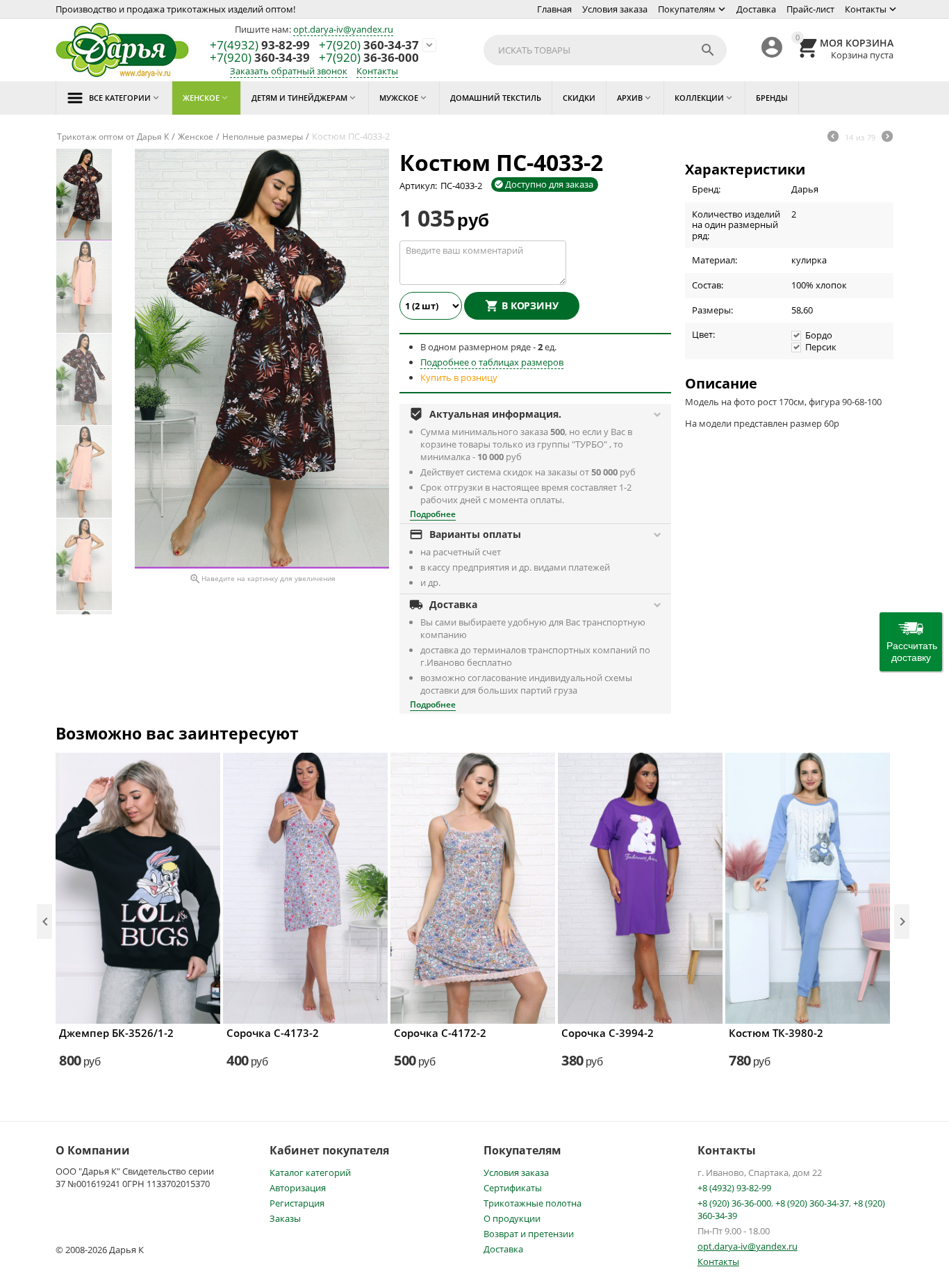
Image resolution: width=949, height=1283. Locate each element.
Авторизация (298, 1188)
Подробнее (433, 514)
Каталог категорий (310, 1172)
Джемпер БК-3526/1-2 (116, 1033)
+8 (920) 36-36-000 (734, 1203)
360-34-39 (260, 58)
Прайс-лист (810, 9)
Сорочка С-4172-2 (440, 1033)
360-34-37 (369, 45)
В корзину (530, 305)
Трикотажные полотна (532, 1203)
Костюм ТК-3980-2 (776, 1033)
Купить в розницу (458, 377)
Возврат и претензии (529, 1233)
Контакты (865, 9)
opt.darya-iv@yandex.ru (343, 29)
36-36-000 (369, 58)
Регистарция (297, 1203)
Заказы (285, 1218)
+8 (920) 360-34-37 (812, 1203)
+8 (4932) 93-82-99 (734, 1188)
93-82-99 (260, 45)
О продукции (512, 1218)
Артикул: (418, 185)
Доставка (756, 9)
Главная (554, 9)
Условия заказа (614, 9)
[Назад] (833, 137)
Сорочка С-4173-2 (272, 1033)
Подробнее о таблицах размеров (491, 362)
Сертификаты (513, 1188)
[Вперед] (887, 137)
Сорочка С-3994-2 (607, 1033)
